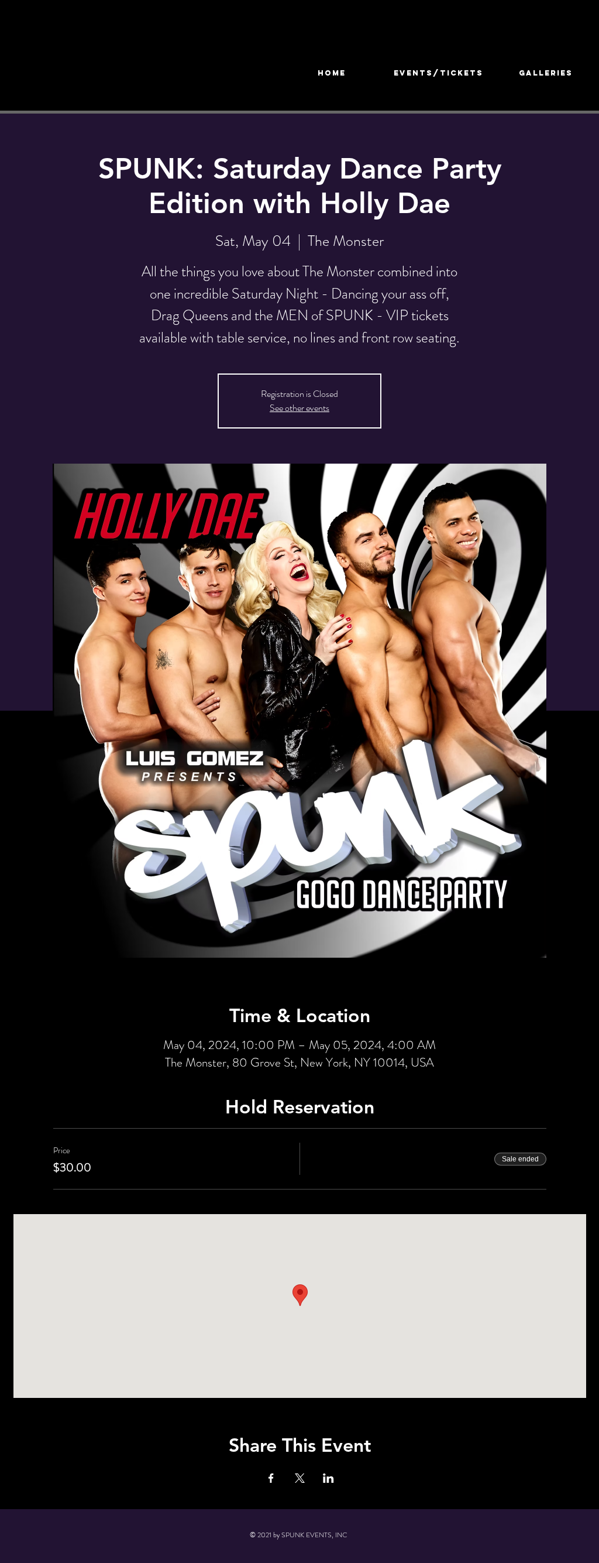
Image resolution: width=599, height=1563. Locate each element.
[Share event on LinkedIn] (328, 1478)
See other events (299, 407)
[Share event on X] (299, 1478)
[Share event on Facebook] (271, 1478)
